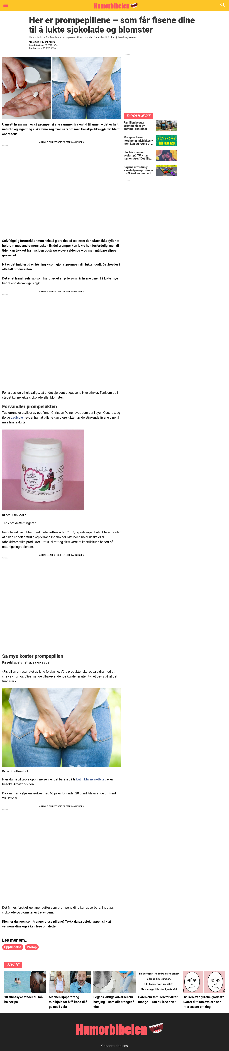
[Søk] (223, 6)
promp (32, 947)
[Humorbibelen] (113, 5)
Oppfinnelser (52, 37)
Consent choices (114, 1046)
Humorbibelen (36, 37)
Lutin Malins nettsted (91, 779)
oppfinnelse (12, 947)
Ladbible (17, 417)
